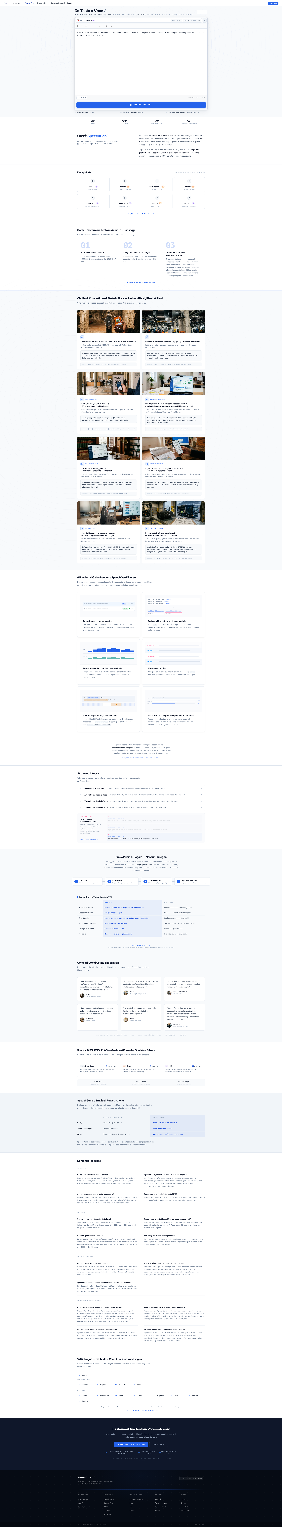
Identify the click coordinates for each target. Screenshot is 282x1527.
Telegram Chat (160, 1507)
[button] (127, 20)
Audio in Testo (109, 1499)
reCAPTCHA (185, 1511)
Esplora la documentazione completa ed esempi (142, 758)
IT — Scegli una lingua (192, 1478)
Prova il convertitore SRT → (89, 839)
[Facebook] (203, 1524)
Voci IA (80, 1503)
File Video (107, 1511)
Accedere (273, 3)
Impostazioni (82, 97)
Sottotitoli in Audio (84, 1507)
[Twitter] (199, 1524)
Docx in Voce (108, 1503)
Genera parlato (143, 105)
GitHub (157, 1511)
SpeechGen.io (87, 1524)
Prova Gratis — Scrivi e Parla (132, 1444)
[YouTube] (196, 1524)
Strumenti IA (41, 3)
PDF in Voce (108, 1507)
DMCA (183, 1503)
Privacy (183, 1499)
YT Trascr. (107, 1515)
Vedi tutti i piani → (141, 945)
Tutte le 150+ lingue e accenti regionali (139, 1410)
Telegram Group (161, 1503)
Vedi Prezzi (157, 1444)
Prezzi (69, 3)
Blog (131, 1503)
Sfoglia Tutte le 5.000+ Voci (140, 214)
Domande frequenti (58, 3)
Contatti (158, 1499)
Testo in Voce (29, 3)
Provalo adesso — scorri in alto (142, 283)
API (131, 1507)
